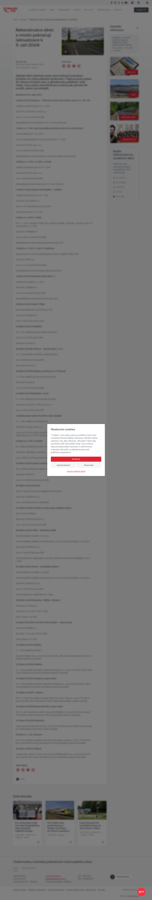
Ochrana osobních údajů (76, 471)
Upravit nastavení (63, 465)
